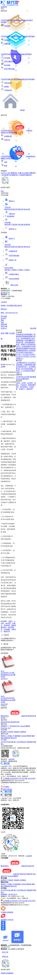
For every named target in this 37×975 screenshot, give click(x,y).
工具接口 (27, 270)
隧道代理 (8, 209)
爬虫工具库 (14, 285)
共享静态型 (8, 90)
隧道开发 (8, 247)
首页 (2, 333)
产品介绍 (8, 207)
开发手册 (8, 245)
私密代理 (14, 209)
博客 (7, 333)
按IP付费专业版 (9, 69)
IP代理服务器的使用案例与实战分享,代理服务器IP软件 (26, 348)
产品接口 (20, 270)
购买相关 (4, 732)
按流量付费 (8, 136)
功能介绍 (12, 214)
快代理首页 (24, 387)
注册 (5, 326)
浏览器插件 (10, 216)
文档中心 (22, 389)
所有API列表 (9, 268)
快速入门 (12, 238)
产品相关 (10, 732)
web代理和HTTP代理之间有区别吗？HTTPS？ (25, 352)
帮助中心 (12, 201)
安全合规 (10, 742)
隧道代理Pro (5, 716)
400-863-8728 (5, 292)
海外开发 (27, 247)
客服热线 (10, 973)
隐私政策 (7, 738)
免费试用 (4, 726)
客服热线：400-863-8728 (9, 894)
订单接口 (14, 270)
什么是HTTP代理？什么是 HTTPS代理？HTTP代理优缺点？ (26, 356)
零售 (5, 166)
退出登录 (33, 328)
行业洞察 (7, 629)
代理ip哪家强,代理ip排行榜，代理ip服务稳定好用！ (25, 342)
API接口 (10, 736)
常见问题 (8, 222)
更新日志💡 (13, 229)
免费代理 (29, 874)
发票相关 (23, 732)
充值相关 (17, 732)
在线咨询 (4, 973)
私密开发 (14, 247)
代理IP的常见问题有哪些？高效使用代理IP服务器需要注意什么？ (25, 336)
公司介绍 (4, 742)
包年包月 (7, 26)
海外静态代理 (14, 722)
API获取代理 (13, 251)
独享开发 (20, 247)
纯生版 (22, 110)
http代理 (8, 623)
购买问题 (8, 224)
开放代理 (7, 625)
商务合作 (23, 742)
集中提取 (7, 65)
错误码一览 (12, 260)
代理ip (10, 621)
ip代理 (24, 383)
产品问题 (14, 224)
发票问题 (27, 224)
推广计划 (17, 742)
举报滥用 (30, 742)
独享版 (6, 86)
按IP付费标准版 (9, 61)
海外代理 (27, 209)
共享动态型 (8, 83)
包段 (5, 162)
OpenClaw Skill (5, 728)
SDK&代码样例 (14, 279)
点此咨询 (11, 759)
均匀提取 (7, 58)
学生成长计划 (14, 726)
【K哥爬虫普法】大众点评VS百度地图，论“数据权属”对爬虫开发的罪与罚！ (26, 365)
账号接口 (8, 270)
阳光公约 (14, 738)
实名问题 (20, 224)
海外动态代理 (5, 722)
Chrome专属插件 (24, 726)
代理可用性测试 (14, 255)
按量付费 (7, 44)
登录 (2, 322)
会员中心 (4, 328)
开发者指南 (17, 736)
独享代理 (20, 209)
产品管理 (4, 20)
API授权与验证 (14, 274)
